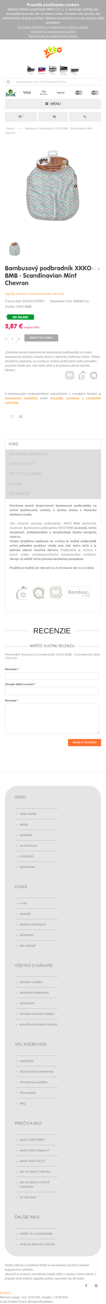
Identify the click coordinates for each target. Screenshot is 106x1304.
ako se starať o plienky (35, 1171)
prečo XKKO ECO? (32, 1161)
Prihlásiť (85, 117)
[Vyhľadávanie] (8, 82)
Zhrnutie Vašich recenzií (19, 684)
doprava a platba (31, 982)
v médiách (27, 856)
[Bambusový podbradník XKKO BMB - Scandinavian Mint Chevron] (53, 186)
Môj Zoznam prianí (23, 116)
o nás (23, 903)
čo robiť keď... (29, 1197)
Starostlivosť (21, 463)
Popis (13, 444)
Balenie (15, 483)
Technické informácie (28, 454)
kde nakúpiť (28, 945)
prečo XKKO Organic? (34, 1150)
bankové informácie (33, 924)
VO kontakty (28, 1093)
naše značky (28, 814)
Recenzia (10, 700)
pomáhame (27, 867)
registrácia (27, 1061)
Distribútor (19, 493)
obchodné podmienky (34, 992)
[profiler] (5, 1293)
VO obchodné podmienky (37, 1071)
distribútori (27, 935)
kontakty (25, 914)
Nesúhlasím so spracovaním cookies (53, 36)
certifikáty (26, 835)
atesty (24, 824)
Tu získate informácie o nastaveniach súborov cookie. (53, 27)
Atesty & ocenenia (25, 473)
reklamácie (27, 1003)
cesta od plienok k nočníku (37, 1244)
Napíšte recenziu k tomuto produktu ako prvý (34, 294)
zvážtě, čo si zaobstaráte (36, 1233)
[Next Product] (98, 268)
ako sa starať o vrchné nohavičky (35, 1184)
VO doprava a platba (33, 1082)
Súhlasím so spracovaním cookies (53, 31)
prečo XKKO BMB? (32, 1140)
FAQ (22, 1103)
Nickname (11, 669)
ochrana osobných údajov (37, 1014)
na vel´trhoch (28, 845)
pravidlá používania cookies (38, 1024)
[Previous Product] (93, 268)
